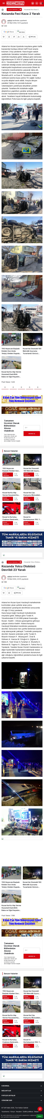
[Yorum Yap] (14, 37)
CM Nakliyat (16, 1110)
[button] (32, 3)
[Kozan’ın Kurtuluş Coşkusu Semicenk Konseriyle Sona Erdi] (11, 513)
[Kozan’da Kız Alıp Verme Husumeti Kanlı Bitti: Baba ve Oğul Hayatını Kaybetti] (11, 367)
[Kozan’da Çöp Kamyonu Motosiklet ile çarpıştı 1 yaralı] (33, 489)
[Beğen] (4, 37)
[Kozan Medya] (15, 3)
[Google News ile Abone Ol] (9, 32)
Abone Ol (31, 433)
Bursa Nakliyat (25, 1110)
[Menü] (4, 3)
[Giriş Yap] (36, 3)
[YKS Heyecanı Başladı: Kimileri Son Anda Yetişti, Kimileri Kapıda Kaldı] (11, 344)
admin (9, 20)
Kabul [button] (39, 1116)
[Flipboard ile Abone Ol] (21, 32)
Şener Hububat (34, 1108)
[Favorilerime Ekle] (9, 37)
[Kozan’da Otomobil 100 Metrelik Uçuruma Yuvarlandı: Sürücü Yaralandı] (33, 344)
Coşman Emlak (6, 1110)
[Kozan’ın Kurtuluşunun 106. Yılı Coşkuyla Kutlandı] (33, 513)
